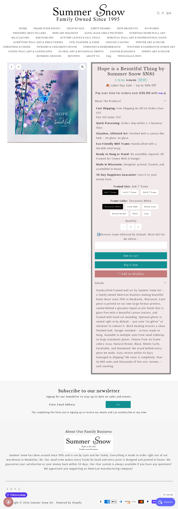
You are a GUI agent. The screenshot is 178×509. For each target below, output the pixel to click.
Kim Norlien (45, 37)
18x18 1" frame (149, 192)
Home (23, 28)
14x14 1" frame (129, 192)
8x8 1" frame (110, 192)
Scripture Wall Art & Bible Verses (38, 42)
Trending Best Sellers (29, 33)
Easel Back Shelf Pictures (104, 33)
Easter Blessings (122, 51)
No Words (152, 28)
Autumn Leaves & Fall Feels (80, 37)
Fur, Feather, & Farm (84, 42)
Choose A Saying (117, 42)
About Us (93, 56)
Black (135, 213)
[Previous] (12, 67)
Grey (146, 213)
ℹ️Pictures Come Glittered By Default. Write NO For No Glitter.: (131, 237)
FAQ (108, 56)
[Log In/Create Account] (163, 13)
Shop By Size (75, 28)
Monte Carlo (150, 206)
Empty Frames (101, 28)
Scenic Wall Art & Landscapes (30, 51)
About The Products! (108, 101)
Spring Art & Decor (156, 51)
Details (99, 283)
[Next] (18, 67)
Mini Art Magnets (65, 33)
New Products (127, 28)
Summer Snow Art (42, 502)
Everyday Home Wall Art (147, 33)
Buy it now (131, 264)
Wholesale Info (130, 56)
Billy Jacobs (20, 37)
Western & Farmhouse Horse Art (151, 46)
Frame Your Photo (47, 28)
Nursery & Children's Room (57, 46)
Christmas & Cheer (16, 46)
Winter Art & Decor (150, 42)
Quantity (131, 220)
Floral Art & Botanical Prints (81, 51)
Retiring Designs (49, 56)
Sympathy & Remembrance (102, 46)
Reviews (74, 56)
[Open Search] (158, 13)
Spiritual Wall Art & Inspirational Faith (137, 37)
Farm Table (132, 206)
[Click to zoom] (82, 67)
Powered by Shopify (69, 502)
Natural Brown (119, 213)
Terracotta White (112, 206)
